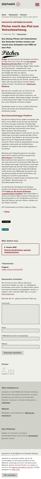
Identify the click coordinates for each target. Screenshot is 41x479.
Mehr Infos (16, 470)
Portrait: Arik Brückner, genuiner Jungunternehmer (17, 251)
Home (4, 15)
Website (4, 344)
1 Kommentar (21, 34)
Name (4, 328)
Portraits (23, 15)
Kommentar (6, 303)
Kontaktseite (33, 436)
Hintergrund (13, 15)
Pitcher (4, 59)
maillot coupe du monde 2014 (12, 269)
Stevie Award (7, 158)
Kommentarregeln (8, 294)
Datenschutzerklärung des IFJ (22, 467)
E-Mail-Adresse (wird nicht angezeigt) (15, 336)
